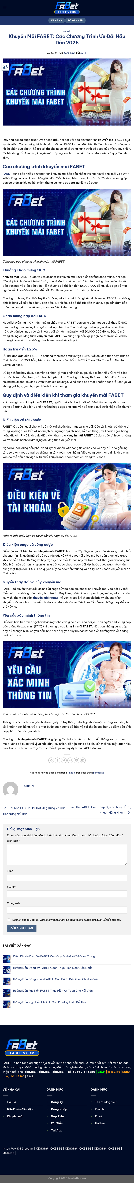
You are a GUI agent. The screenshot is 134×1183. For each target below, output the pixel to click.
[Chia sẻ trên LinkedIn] (83, 760)
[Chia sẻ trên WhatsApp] (51, 760)
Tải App (56, 1130)
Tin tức (67, 31)
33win (101, 1071)
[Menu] (5, 7)
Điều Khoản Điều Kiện (20, 1109)
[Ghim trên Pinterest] (76, 760)
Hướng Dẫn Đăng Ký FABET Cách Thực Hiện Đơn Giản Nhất (52, 968)
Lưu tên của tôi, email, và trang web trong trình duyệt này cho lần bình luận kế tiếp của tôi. (66, 920)
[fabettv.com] (67, 8)
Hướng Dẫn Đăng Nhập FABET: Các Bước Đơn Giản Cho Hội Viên (56, 979)
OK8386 (42, 1148)
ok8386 (30, 1071)
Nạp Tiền (57, 1116)
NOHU (126, 1071)
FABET (7, 1063)
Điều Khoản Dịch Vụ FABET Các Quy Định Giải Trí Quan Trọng (54, 956)
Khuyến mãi (15, 1116)
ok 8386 (74, 1071)
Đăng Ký (57, 1102)
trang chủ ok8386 (13, 1076)
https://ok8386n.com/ (18, 1148)
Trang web (13, 903)
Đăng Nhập (59, 1109)
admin (83, 53)
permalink (98, 772)
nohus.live (113, 1071)
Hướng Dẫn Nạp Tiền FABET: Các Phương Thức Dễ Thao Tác (53, 1002)
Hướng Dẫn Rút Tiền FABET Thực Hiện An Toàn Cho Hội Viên (53, 990)
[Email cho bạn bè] (70, 760)
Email (11, 887)
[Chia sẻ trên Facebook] (57, 760)
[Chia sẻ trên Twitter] (64, 760)
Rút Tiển (57, 1123)
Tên (10, 871)
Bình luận (13, 840)
